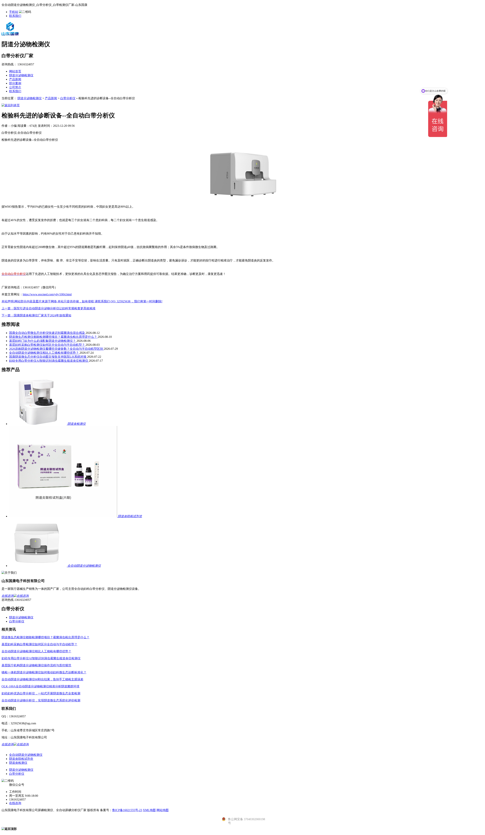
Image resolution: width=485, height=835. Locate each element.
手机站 (13, 11)
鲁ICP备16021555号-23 (127, 810)
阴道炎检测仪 (18, 762)
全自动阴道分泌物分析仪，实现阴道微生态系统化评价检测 (41, 700)
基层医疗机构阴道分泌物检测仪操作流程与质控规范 (36, 665)
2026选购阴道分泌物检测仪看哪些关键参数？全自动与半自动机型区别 (56, 348)
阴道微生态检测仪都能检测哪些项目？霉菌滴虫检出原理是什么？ (53, 336)
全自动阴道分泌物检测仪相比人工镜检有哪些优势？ (44, 352)
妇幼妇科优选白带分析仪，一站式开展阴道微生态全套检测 (41, 693)
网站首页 (15, 71)
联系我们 (15, 15)
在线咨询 (15, 803)
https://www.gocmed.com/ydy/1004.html (47, 294)
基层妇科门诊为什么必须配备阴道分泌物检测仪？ (43, 340)
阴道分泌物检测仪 (21, 75)
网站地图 (162, 810)
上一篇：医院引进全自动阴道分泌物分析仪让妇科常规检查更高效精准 (48, 308)
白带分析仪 (67, 98)
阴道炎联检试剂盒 (21, 758)
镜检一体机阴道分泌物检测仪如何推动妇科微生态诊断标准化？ (44, 672)
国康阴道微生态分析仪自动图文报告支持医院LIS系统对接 (48, 356)
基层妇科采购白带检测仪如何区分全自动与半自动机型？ (47, 344)
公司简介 (15, 87)
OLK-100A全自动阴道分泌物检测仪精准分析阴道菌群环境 (40, 686)
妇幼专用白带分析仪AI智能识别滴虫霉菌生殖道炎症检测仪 (49, 360)
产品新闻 (15, 79)
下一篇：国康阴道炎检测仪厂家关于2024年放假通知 (36, 315)
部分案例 (15, 83)
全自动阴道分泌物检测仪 (25, 754)
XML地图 (149, 810)
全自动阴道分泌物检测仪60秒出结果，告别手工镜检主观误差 (42, 679)
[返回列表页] (11, 105)
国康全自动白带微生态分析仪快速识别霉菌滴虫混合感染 (47, 332)
